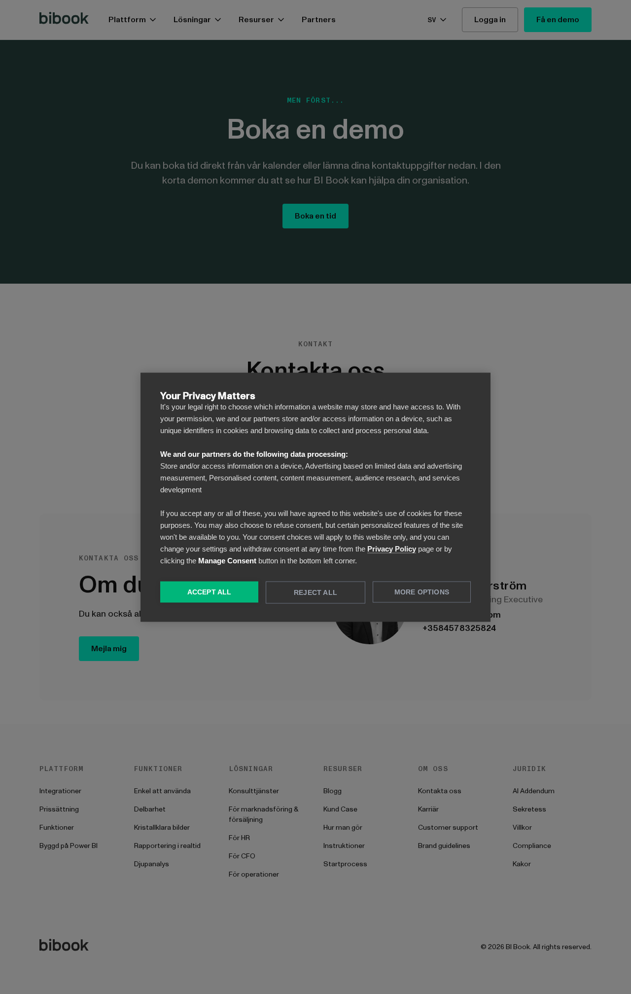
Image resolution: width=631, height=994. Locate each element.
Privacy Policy (391, 548)
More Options (421, 591)
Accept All (209, 591)
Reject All (315, 592)
